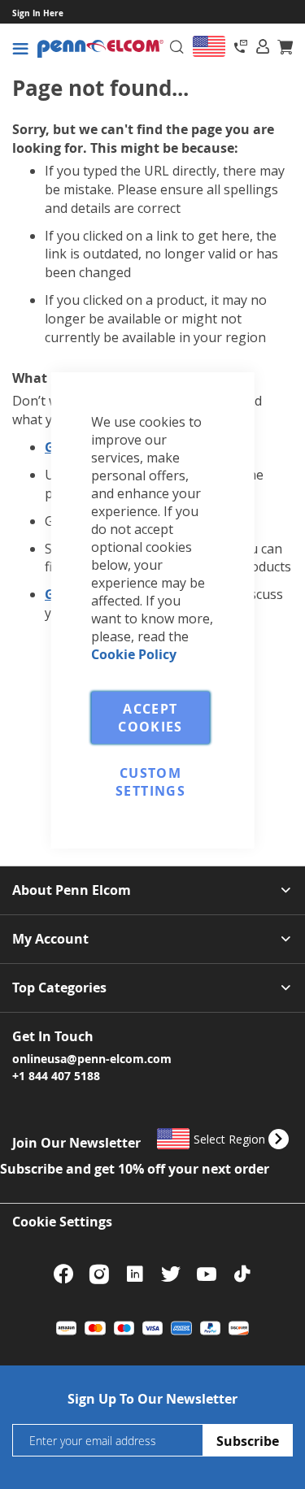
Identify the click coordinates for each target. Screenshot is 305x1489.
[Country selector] (209, 46)
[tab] (262, 46)
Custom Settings (150, 782)
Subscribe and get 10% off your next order (134, 1169)
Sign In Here (37, 13)
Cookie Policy (133, 654)
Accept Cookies (150, 718)
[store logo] (100, 49)
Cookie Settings (62, 1222)
